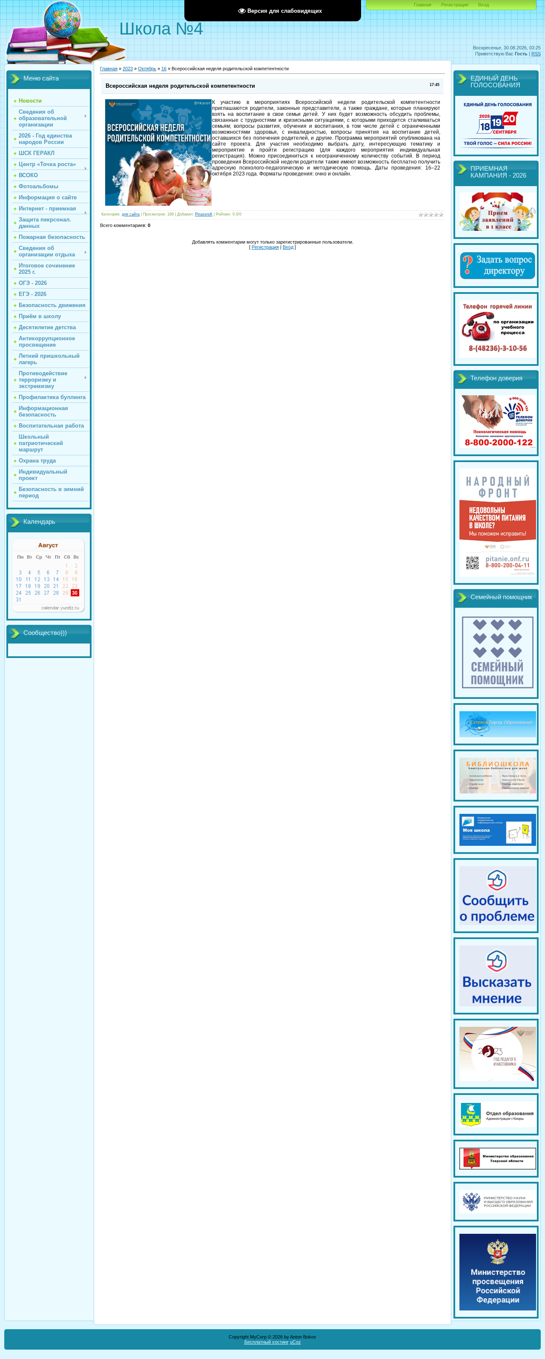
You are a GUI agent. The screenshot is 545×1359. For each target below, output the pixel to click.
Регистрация (454, 4)
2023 (128, 68)
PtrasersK (203, 214)
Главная (422, 4)
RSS (536, 53)
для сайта (131, 214)
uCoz (295, 1342)
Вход (483, 4)
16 (163, 68)
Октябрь (147, 68)
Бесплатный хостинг (266, 1342)
